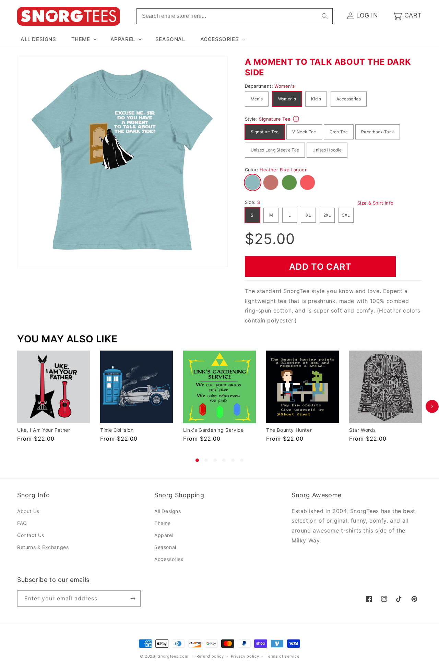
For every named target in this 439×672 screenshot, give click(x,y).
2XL (327, 215)
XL (308, 215)
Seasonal (165, 547)
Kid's (316, 98)
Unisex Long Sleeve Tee (275, 149)
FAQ (22, 523)
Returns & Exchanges (43, 547)
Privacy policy (245, 656)
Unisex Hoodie (327, 149)
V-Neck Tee (304, 131)
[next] (432, 406)
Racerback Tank (377, 131)
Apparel (163, 535)
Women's (287, 98)
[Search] (324, 16)
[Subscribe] (132, 598)
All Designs (167, 511)
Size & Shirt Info (375, 203)
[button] (83, 39)
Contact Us (30, 535)
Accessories (348, 98)
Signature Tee (265, 131)
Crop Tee (339, 131)
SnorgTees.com (173, 656)
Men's (257, 98)
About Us (28, 511)
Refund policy (210, 656)
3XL (346, 215)
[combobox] (234, 16)
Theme (162, 523)
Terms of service (282, 656)
